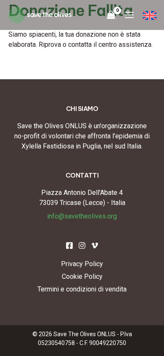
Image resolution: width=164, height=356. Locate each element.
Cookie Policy (82, 276)
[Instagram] (82, 245)
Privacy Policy (82, 264)
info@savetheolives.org (82, 216)
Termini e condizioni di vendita (82, 289)
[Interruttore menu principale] (129, 15)
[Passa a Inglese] (149, 15)
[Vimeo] (94, 245)
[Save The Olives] (39, 15)
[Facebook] (69, 245)
